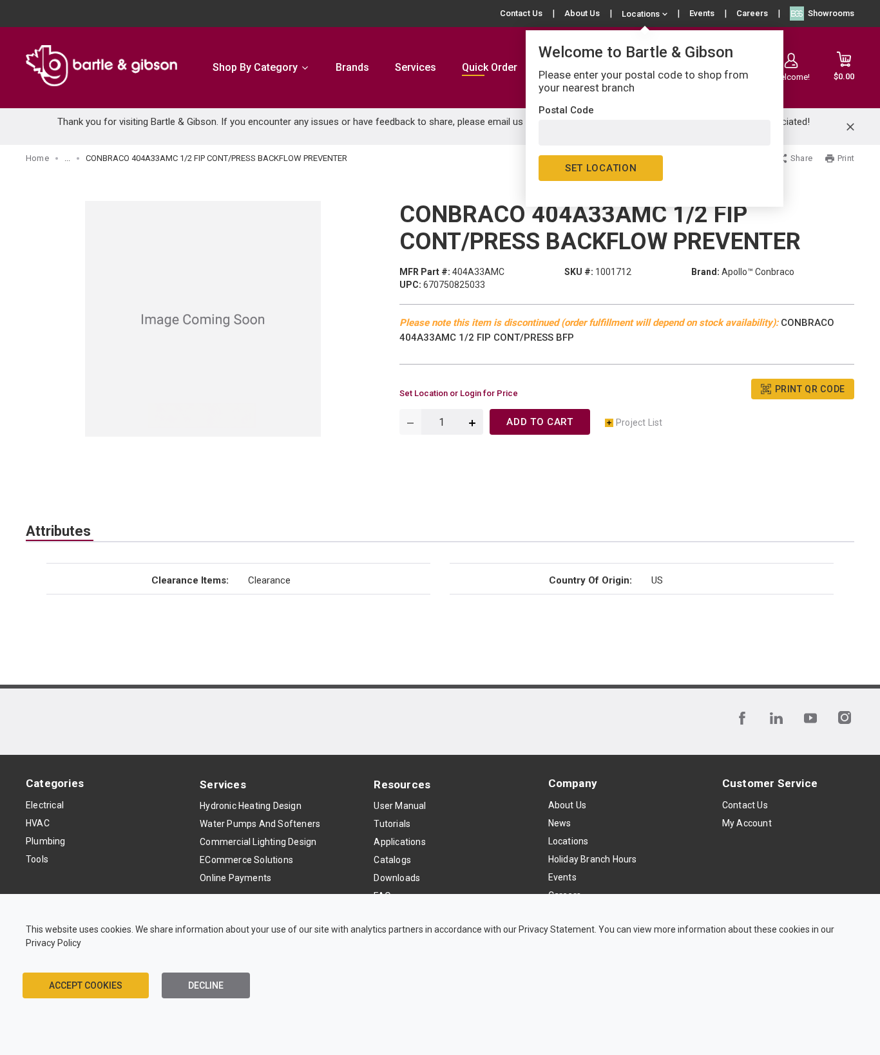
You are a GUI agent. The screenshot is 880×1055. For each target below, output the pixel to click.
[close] (850, 127)
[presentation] (59, 531)
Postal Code (566, 110)
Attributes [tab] (58, 531)
